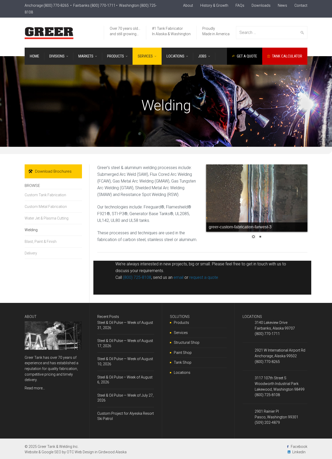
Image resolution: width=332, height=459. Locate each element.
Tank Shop (182, 362)
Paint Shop (183, 353)
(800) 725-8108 (137, 277)
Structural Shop (186, 342)
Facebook (299, 447)
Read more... (35, 388)
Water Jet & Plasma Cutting (46, 218)
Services (181, 333)
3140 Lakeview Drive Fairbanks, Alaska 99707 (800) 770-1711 (275, 328)
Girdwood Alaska (112, 452)
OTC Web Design (80, 452)
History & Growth (214, 5)
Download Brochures (53, 171)
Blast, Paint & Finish (41, 241)
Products (181, 322)
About (188, 5)
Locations (182, 372)
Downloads (261, 5)
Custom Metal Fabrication (46, 207)
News (282, 5)
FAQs (240, 5)
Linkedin (299, 452)
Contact (300, 5)
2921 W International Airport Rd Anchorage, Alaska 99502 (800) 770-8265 (280, 355)
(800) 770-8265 (56, 5)
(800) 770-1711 (102, 5)
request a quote (203, 277)
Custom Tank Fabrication (45, 195)
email (178, 277)
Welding (31, 230)
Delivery (31, 253)
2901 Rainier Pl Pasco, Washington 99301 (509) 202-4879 (276, 417)
